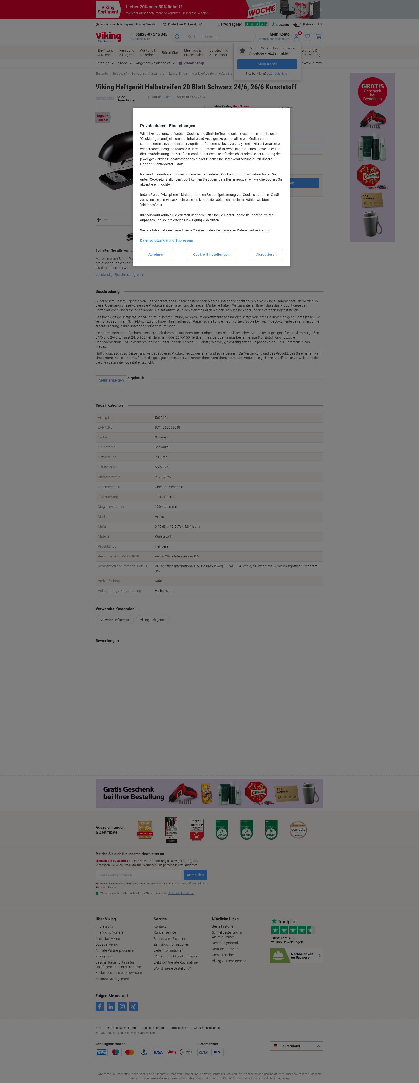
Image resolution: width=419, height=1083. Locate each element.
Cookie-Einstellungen (211, 254)
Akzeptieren (266, 254)
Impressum (184, 240)
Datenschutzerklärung (157, 240)
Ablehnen (156, 254)
